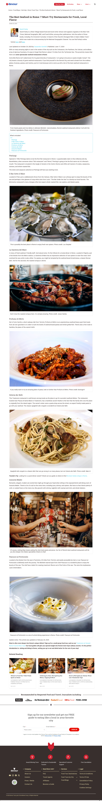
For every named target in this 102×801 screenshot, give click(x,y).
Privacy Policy (84, 784)
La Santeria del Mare (18, 143)
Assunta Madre (16, 149)
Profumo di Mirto (17, 145)
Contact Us (28, 784)
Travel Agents (47, 777)
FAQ (44, 774)
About (87, 4)
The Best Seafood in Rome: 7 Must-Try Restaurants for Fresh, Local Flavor (61, 10)
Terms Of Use (84, 777)
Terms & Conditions (86, 774)
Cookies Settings (85, 787)
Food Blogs (16, 10)
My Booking (70, 4)
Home (10, 10)
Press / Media (29, 781)
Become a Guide (48, 784)
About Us (28, 774)
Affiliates (46, 781)
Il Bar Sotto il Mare (17, 141)
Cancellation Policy (86, 781)
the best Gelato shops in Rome (77, 476)
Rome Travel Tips (33, 10)
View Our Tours (59, 4)
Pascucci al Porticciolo (19, 150)
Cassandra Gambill (40, 47)
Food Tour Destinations (69, 774)
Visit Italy (24, 10)
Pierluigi (14, 140)
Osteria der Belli (16, 147)
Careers (27, 777)
